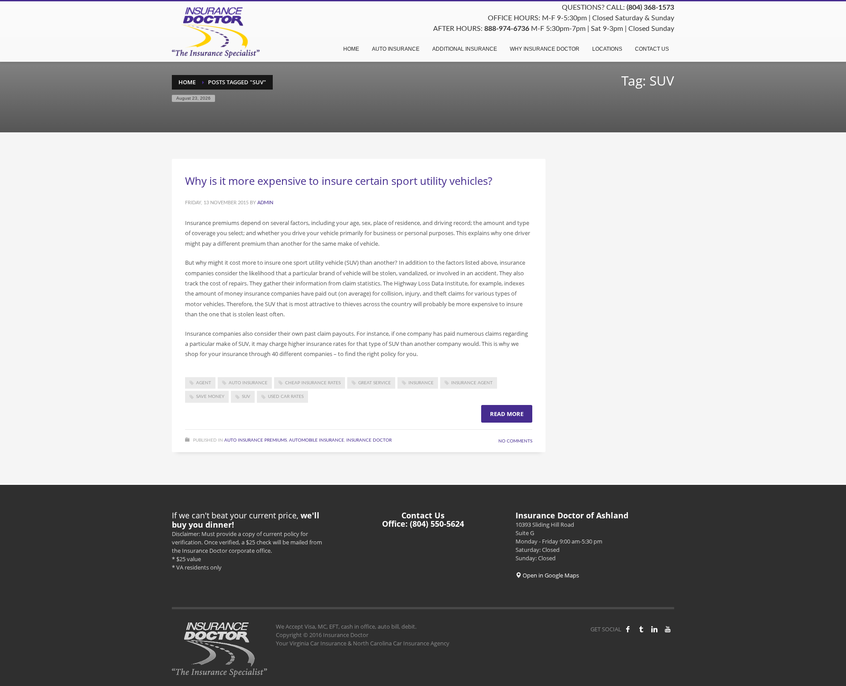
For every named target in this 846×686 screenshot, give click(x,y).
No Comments (515, 441)
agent (203, 383)
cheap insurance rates (313, 383)
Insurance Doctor (369, 440)
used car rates (286, 396)
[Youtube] (667, 629)
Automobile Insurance (316, 440)
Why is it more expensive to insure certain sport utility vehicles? (338, 180)
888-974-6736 (506, 28)
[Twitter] (641, 629)
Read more (506, 414)
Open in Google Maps (550, 575)
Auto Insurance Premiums (255, 440)
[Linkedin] (654, 629)
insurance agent (472, 383)
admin (265, 202)
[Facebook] (627, 629)
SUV (246, 396)
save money (210, 396)
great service (374, 383)
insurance (421, 383)
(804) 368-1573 (650, 7)
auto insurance (248, 383)
